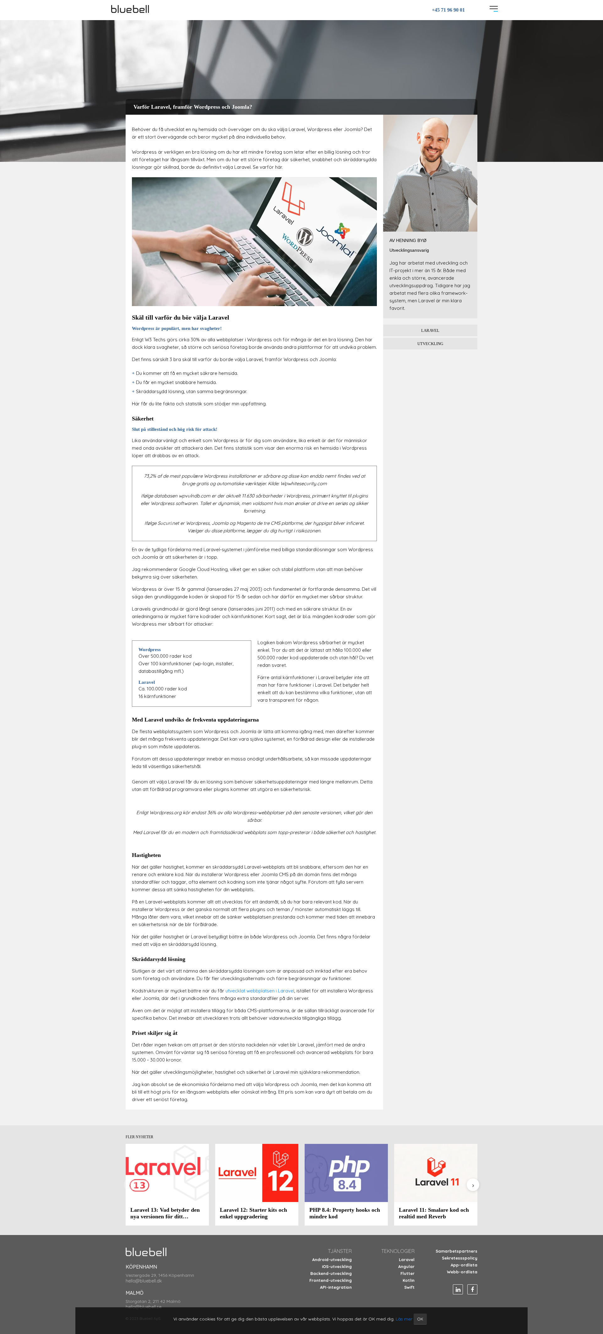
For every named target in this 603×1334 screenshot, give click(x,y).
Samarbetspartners (456, 1251)
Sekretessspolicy (459, 1257)
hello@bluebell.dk (144, 1281)
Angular (406, 1266)
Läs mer (404, 1319)
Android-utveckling (332, 1259)
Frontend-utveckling (330, 1280)
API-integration (336, 1287)
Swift (409, 1287)
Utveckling (430, 343)
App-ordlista (464, 1264)
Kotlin (409, 1280)
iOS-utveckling (337, 1266)
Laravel (430, 330)
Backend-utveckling (331, 1273)
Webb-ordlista (462, 1271)
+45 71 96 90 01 (448, 10)
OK (420, 1318)
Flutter (407, 1273)
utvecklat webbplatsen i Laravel (259, 991)
